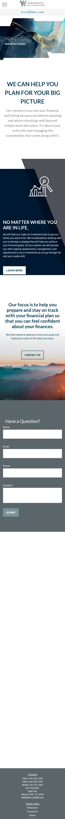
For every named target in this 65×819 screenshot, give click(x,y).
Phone (6, 466)
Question (8, 485)
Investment (32, 811)
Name (6, 427)
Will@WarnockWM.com (32, 797)
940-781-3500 (36, 784)
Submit (11, 512)
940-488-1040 (36, 781)
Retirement (32, 807)
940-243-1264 (36, 778)
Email (6, 446)
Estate (32, 815)
